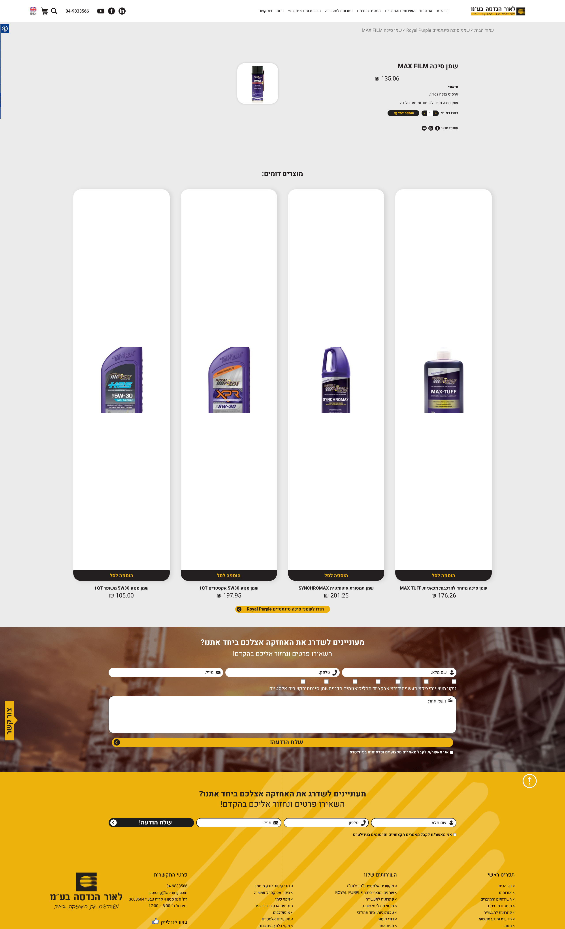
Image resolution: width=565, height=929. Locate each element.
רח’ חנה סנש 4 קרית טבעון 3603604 (158, 899)
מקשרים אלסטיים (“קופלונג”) (370, 886)
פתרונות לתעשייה (339, 11)
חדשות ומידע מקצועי (304, 11)
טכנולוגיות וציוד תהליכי (375, 912)
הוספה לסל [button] (443, 575)
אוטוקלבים (281, 912)
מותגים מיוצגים (369, 11)
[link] (33, 11)
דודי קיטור (386, 919)
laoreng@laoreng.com (168, 893)
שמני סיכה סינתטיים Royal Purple (438, 30)
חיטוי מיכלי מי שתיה (378, 906)
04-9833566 (176, 886)
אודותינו (426, 11)
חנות (280, 11)
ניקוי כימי (282, 899)
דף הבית (443, 11)
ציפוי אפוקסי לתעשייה (272, 893)
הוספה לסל (406, 113)
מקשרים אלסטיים (276, 919)
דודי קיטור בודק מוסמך (272, 886)
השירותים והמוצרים (400, 11)
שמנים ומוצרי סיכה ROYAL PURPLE (364, 893)
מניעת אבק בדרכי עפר (272, 906)
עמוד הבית (484, 30)
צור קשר (265, 11)
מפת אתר (386, 926)
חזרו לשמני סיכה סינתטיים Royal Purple (285, 609)
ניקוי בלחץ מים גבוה (274, 926)
